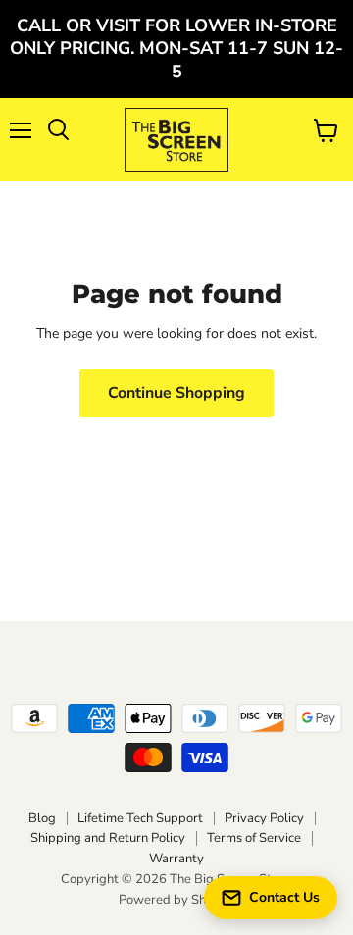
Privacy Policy (264, 818)
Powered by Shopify (176, 900)
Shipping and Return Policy (107, 838)
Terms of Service (254, 838)
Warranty (176, 858)
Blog (42, 818)
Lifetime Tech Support (140, 818)
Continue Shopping (176, 393)
